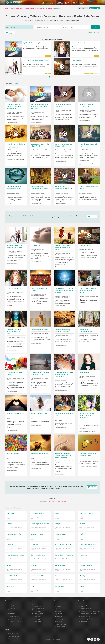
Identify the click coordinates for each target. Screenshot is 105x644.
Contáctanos (11, 640)
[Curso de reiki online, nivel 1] (40, 442)
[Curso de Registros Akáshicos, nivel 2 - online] (40, 175)
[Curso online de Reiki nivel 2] (16, 402)
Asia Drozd (87, 421)
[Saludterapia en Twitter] (91, 639)
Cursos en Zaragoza (37, 618)
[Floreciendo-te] (89, 362)
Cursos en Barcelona (37, 613)
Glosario (75, 3)
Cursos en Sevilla (36, 616)
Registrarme (83, 8)
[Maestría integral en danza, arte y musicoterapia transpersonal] (64, 362)
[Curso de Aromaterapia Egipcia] (16, 362)
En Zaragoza (11, 613)
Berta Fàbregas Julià (89, 249)
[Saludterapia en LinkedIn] (95, 639)
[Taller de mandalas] (16, 442)
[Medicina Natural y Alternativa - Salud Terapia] (14, 2)
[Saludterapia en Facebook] (88, 639)
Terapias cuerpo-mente (87, 610)
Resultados (9, 83)
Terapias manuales (86, 614)
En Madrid (10, 606)
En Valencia (11, 610)
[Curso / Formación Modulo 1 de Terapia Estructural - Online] (89, 278)
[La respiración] (40, 235)
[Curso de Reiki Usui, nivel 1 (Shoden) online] (40, 133)
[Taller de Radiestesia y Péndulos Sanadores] (64, 319)
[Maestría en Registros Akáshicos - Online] (89, 94)
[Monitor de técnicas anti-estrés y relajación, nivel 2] (16, 235)
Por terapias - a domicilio (14, 619)
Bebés (58, 608)
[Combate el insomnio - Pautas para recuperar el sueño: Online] (16, 94)
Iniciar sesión (95, 8)
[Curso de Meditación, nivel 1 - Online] (40, 278)
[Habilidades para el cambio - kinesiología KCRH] (89, 442)
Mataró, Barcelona (91, 259)
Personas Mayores (61, 619)
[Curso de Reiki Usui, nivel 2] (16, 133)
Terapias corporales (86, 608)
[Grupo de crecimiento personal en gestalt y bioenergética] (89, 402)
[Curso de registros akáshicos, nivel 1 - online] (64, 175)
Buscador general (12, 605)
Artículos (67, 3)
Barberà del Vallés (35, 8)
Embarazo (59, 613)
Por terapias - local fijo (13, 616)
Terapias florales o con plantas (89, 613)
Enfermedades (60, 614)
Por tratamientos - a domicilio (15, 621)
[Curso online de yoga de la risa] (64, 402)
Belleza (58, 610)
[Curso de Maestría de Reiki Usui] (89, 133)
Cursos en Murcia (36, 621)
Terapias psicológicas (86, 618)
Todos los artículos (61, 626)
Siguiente (60, 501)
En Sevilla (10, 611)
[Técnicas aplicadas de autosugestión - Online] (16, 175)
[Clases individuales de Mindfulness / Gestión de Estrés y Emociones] (64, 442)
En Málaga (10, 614)
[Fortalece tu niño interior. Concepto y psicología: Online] (64, 235)
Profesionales (50, 3)
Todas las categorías (86, 623)
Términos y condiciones (14, 636)
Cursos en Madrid (36, 611)
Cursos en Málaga (37, 619)
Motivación (59, 616)
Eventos (60, 3)
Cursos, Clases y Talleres (22, 8)
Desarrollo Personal (46, 8)
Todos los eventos (36, 605)
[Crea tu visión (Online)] (16, 278)
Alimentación (59, 605)
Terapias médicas (85, 616)
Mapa (16, 83)
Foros (81, 3)
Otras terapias (84, 621)
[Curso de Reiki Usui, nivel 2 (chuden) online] (64, 133)
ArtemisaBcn (63, 380)
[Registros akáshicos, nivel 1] (40, 402)
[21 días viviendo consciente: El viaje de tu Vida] (40, 362)
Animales (58, 606)
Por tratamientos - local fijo (15, 618)
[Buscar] (95, 27)
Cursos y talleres (36, 606)
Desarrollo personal (86, 605)
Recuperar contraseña (13, 638)
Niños (57, 618)
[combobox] (19, 27)
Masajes (83, 606)
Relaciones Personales (62, 623)
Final (65, 501)
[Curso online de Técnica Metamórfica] (64, 94)
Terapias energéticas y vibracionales (90, 611)
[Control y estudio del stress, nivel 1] (89, 175)
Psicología (59, 621)
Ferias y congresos (37, 610)
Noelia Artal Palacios (89, 458)
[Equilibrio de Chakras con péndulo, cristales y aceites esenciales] (40, 94)
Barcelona (65, 390)
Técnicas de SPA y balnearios (88, 619)
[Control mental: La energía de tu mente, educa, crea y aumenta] (64, 278)
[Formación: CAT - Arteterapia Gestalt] (89, 319)
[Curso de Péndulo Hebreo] (40, 319)
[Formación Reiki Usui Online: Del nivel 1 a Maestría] (16, 319)
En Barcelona (11, 608)
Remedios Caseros (61, 624)
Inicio (6, 8)
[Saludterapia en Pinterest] (98, 639)
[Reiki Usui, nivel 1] (89, 235)
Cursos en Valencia (37, 614)
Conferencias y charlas (38, 608)
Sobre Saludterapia (13, 633)
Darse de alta (11, 635)
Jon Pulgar (95, 296)
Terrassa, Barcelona (20, 159)
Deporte (58, 611)
